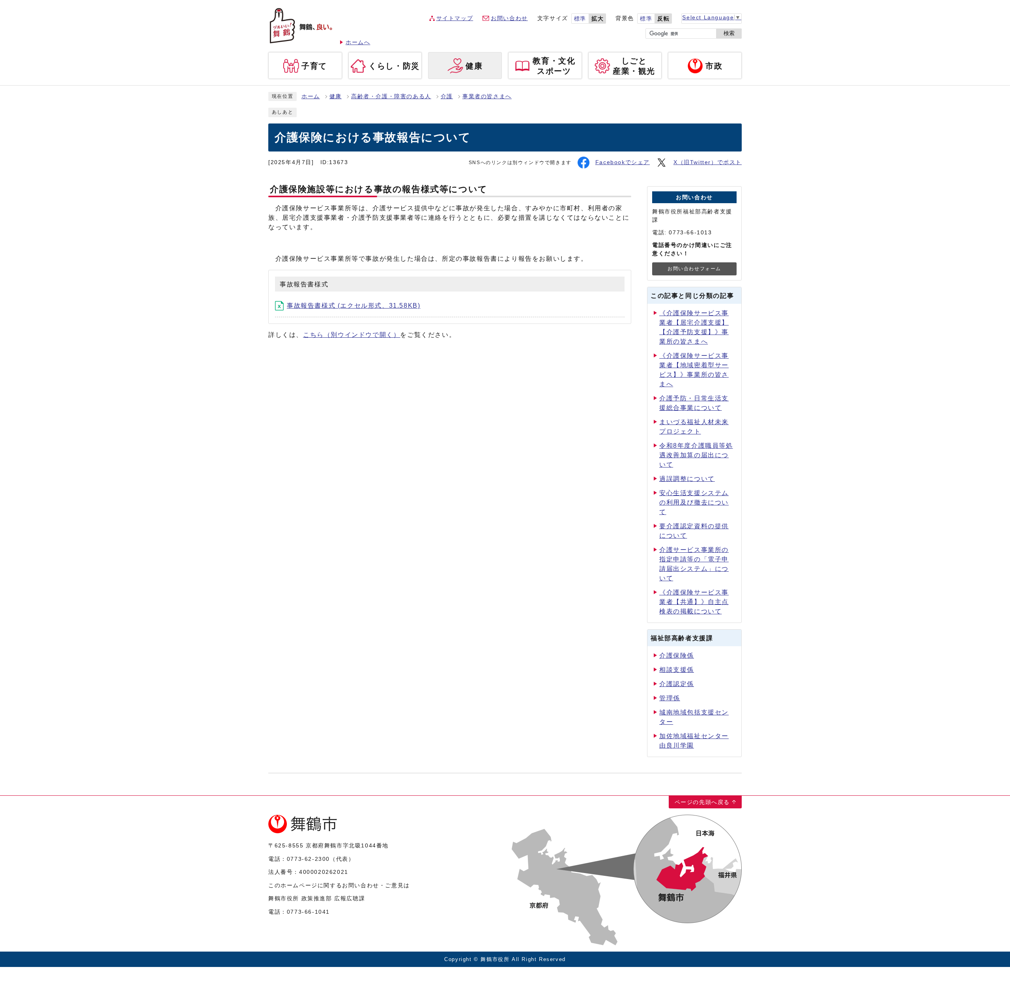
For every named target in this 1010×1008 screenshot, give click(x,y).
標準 (580, 19)
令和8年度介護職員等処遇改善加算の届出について (696, 455)
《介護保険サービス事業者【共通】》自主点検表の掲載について (694, 602)
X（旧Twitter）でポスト (707, 162)
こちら (351, 334)
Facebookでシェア (622, 162)
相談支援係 (676, 669)
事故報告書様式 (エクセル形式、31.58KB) (353, 305)
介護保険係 (676, 655)
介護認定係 (676, 684)
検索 (729, 33)
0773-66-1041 (308, 912)
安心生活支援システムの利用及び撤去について (694, 502)
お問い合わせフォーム (694, 268)
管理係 (669, 698)
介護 (447, 96)
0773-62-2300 (308, 859)
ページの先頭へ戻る (702, 802)
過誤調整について (687, 478)
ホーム (310, 96)
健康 (335, 96)
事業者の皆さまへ (487, 96)
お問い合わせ (509, 18)
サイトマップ (454, 18)
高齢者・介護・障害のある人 (391, 96)
